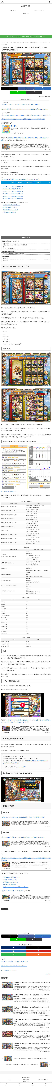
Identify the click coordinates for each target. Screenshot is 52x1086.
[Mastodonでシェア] (20, 636)
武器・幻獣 (6, 243)
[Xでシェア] (8, 636)
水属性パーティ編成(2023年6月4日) (13, 189)
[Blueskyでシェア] (31, 636)
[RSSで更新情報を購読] (23, 133)
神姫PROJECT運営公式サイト (11, 205)
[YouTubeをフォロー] (18, 133)
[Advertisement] (26, 25)
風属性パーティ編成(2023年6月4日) (13, 191)
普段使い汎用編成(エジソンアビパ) (10, 241)
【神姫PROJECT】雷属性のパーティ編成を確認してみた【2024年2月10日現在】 (23, 817)
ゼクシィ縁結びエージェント (9, 970)
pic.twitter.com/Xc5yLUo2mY (11, 763)
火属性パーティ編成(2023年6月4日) (13, 186)
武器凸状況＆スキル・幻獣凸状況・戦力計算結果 (15, 245)
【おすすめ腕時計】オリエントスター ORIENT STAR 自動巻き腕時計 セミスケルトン (24, 109)
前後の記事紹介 (5, 256)
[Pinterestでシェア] (43, 640)
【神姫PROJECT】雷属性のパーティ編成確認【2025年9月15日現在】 (20, 179)
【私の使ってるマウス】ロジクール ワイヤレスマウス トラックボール (20, 104)
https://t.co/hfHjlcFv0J (33, 760)
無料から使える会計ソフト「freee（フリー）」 (14, 966)
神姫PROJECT (5, 908)
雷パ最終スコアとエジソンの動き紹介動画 (13, 253)
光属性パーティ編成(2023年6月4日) (13, 196)
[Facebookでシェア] (8, 640)
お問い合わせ (26, 1079)
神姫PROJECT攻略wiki (9, 212)
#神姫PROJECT (43, 760)
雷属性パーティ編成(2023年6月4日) (13, 193)
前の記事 (5, 260)
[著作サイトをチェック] (12, 133)
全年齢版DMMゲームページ (10, 210)
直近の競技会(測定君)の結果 (9, 251)
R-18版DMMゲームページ (10, 207)
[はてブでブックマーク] (20, 640)
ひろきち (14, 126)
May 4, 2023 (22, 767)
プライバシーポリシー (43, 1079)
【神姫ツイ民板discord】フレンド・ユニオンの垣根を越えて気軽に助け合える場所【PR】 (26, 115)
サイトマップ (26, 1081)
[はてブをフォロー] (16, 133)
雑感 (4, 247)
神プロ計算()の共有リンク (9, 491)
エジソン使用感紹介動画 (9, 248)
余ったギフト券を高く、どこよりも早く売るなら (14, 961)
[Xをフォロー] (14, 133)
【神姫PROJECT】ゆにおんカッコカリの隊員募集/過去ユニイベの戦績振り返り (23, 119)
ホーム (9, 1079)
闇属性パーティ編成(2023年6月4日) (13, 198)
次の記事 (5, 258)
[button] (34, 92)
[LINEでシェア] (31, 640)
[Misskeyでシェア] (43, 636)
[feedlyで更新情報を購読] (20, 133)
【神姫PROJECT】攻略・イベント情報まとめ (13, 891)
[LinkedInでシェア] (20, 643)
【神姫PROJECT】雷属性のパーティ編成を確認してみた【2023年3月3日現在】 (23, 837)
